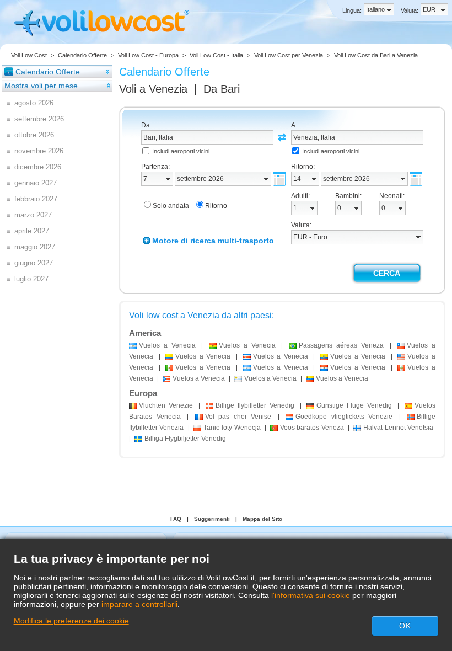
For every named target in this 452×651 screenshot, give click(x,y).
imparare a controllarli (139, 604)
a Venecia (167, 345)
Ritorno (216, 206)
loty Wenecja (232, 427)
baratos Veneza (312, 427)
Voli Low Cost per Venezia (288, 55)
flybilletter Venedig (255, 405)
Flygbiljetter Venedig (185, 438)
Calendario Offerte (82, 55)
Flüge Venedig (354, 405)
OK (405, 625)
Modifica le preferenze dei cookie (71, 620)
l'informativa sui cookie (310, 595)
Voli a (153, 89)
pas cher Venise (238, 416)
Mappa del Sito (262, 519)
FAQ (175, 519)
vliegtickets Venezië (343, 416)
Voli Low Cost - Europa (148, 55)
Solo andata (171, 206)
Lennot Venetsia (398, 427)
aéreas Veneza (341, 345)
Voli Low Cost (29, 55)
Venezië (166, 405)
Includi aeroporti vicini (180, 151)
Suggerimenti (212, 519)
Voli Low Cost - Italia (216, 55)
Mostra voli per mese (41, 85)
